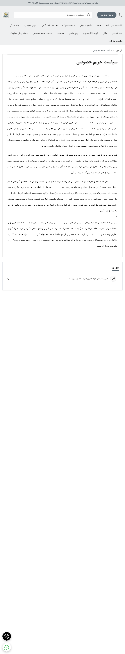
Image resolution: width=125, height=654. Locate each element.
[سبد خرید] (121, 15)
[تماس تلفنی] (6, 636)
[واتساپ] (6, 647)
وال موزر (119, 50)
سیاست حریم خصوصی (102, 50)
